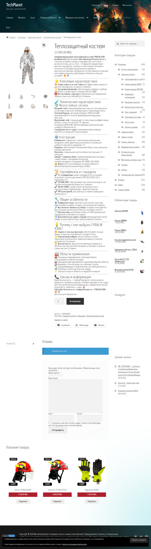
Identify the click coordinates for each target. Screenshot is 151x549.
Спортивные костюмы (133, 117)
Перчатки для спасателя (134, 107)
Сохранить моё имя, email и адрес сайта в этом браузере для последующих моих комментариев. (75, 424)
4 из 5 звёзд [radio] (58, 375)
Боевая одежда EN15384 (134, 89)
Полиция (121, 180)
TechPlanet (14, 5)
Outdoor (124, 170)
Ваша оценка (55, 373)
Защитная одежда (34, 37)
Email (80, 414)
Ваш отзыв (54, 378)
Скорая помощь (123, 190)
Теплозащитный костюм (52, 37)
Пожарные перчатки (132, 102)
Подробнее (23, 501)
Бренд (106, 5)
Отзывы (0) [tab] (10, 344)
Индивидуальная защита (130, 147)
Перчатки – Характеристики (128, 383)
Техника (124, 165)
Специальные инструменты (131, 175)
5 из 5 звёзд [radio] (61, 375)
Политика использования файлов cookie (74, 544)
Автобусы (97, 18)
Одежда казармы (131, 127)
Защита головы (127, 137)
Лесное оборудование (129, 69)
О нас (33, 18)
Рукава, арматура (128, 142)
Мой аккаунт (127, 5)
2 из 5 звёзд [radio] (52, 375)
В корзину (75, 301)
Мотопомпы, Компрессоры (131, 160)
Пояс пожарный (131, 112)
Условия (115, 5)
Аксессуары (129, 122)
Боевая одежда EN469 (133, 84)
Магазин (21, 18)
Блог (8, 28)
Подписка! (96, 5)
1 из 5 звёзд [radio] (50, 375)
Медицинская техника (74, 18)
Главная (9, 18)
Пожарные (22, 37)
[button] (44, 45)
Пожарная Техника (48, 18)
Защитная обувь (127, 132)
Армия (120, 185)
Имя (51, 414)
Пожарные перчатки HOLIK (128, 391)
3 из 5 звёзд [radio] (55, 375)
